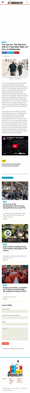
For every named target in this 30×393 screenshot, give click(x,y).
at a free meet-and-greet (15, 101)
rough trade (17, 164)
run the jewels (6, 166)
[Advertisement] (15, 20)
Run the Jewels (9, 88)
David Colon (6, 56)
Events (4, 201)
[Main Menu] (2, 2)
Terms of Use (15, 388)
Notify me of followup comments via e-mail (14, 348)
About (10, 378)
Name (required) (6, 309)
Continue (5, 219)
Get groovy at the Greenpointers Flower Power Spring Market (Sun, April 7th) (14, 206)
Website (4, 322)
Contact (11, 382)
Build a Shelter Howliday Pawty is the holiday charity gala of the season (15, 248)
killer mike (9, 164)
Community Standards (8, 390)
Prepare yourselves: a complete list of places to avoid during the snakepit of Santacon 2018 (15, 289)
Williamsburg (15, 166)
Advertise (11, 380)
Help (10, 383)
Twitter (19, 380)
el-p (3, 164)
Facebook (19, 378)
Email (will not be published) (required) (11, 315)
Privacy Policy (23, 388)
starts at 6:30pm (9, 120)
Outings (4, 42)
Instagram (19, 382)
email (17, 52)
